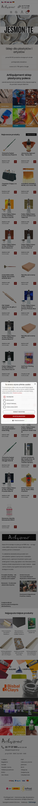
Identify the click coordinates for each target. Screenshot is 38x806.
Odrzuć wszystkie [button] (19, 412)
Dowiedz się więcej (17, 393)
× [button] (35, 384)
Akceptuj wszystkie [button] (19, 416)
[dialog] (19, 403)
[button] (19, 420)
